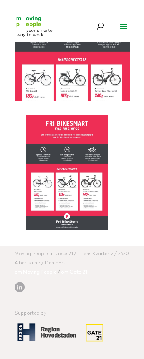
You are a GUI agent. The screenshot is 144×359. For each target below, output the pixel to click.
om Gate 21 (74, 272)
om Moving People (35, 272)
